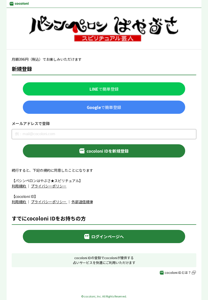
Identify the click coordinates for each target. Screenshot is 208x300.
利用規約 (19, 185)
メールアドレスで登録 (31, 123)
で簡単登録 (104, 89)
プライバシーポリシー (48, 185)
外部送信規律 (82, 201)
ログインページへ (107, 236)
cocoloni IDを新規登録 (107, 151)
